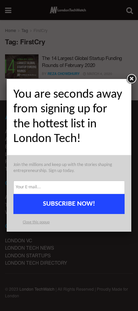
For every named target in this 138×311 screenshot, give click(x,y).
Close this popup (36, 222)
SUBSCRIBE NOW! (69, 203)
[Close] (131, 79)
